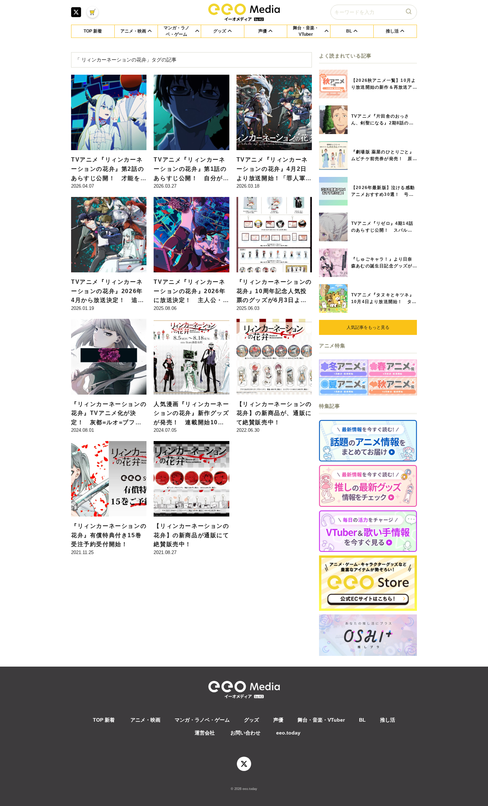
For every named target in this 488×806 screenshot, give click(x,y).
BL (362, 720)
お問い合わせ (245, 733)
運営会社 (205, 733)
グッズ (251, 720)
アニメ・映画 (145, 720)
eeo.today (288, 733)
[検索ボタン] (409, 12)
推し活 (387, 720)
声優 (278, 720)
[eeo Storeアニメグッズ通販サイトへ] (368, 583)
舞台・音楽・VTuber (321, 720)
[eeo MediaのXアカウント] (76, 12)
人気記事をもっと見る (368, 327)
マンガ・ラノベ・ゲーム (202, 720)
